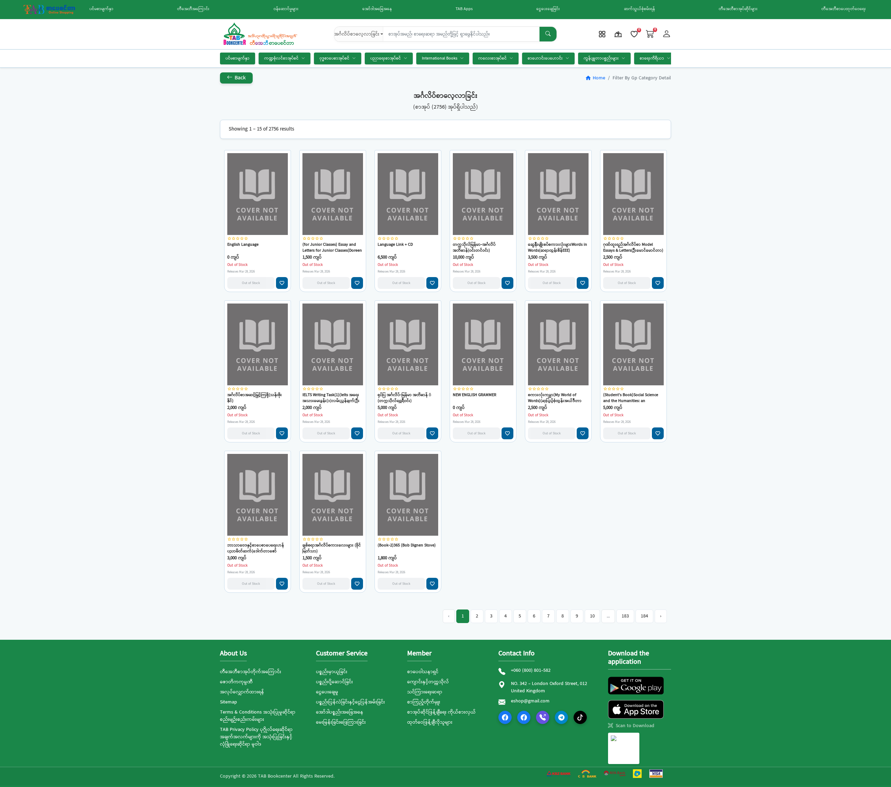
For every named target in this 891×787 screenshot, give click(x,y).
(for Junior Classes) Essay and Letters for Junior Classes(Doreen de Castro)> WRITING (332, 247)
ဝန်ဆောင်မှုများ (286, 9)
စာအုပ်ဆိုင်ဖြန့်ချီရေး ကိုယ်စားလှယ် (441, 712)
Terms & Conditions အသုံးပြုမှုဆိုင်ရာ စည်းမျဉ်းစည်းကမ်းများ (257, 715)
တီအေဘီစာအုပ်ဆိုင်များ (738, 9)
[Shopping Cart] (650, 34)
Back (239, 77)
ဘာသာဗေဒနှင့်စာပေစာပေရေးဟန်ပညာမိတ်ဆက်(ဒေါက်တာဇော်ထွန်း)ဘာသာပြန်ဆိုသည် (255, 548)
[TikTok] (580, 717)
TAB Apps (464, 9)
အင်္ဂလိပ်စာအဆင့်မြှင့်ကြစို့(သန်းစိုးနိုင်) (254, 397)
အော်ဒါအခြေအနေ (377, 9)
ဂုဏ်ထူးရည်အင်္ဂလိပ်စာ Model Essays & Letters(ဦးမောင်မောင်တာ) (633, 247)
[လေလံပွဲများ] (618, 34)
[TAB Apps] (602, 34)
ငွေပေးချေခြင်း (548, 9)
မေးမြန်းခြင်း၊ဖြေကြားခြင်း (341, 722)
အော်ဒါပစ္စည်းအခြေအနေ (339, 712)
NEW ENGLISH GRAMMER (474, 395)
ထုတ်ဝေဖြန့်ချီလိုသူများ (429, 722)
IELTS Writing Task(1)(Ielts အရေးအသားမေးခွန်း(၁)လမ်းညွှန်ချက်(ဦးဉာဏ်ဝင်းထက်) (331, 397)
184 (644, 616)
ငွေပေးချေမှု (327, 692)
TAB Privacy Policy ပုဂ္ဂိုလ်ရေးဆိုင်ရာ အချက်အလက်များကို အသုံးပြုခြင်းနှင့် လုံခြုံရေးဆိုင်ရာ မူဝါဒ (256, 737)
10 (592, 616)
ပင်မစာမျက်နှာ (101, 9)
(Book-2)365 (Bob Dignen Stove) (407, 546)
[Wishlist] (634, 34)
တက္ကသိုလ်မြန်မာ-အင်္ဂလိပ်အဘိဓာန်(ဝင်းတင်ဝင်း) (474, 247)
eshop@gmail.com (530, 701)
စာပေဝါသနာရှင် (423, 672)
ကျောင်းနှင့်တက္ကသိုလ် (428, 682)
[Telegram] (561, 717)
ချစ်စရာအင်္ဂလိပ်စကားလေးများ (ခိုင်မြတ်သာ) (331, 548)
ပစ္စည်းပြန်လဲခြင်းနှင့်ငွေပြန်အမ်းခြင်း (350, 702)
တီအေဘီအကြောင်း (193, 9)
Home (595, 78)
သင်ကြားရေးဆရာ (424, 692)
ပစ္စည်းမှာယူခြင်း (331, 672)
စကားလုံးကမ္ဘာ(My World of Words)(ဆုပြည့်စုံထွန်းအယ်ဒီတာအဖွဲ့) (555, 397)
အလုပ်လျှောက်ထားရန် (242, 692)
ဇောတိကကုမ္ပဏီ (236, 682)
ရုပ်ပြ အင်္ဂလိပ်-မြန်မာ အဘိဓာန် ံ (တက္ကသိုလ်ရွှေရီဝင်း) (404, 397)
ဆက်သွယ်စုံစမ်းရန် (639, 9)
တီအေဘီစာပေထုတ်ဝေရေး (843, 9)
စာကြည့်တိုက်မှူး (423, 702)
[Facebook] (505, 717)
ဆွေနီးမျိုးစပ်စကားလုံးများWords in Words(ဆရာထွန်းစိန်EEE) (557, 247)
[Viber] (542, 717)
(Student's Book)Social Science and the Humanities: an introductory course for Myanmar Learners (633, 397)
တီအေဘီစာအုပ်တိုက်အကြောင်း (250, 672)
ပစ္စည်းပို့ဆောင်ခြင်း (334, 682)
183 (625, 616)
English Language (243, 245)
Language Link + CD (395, 245)
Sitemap (228, 702)
